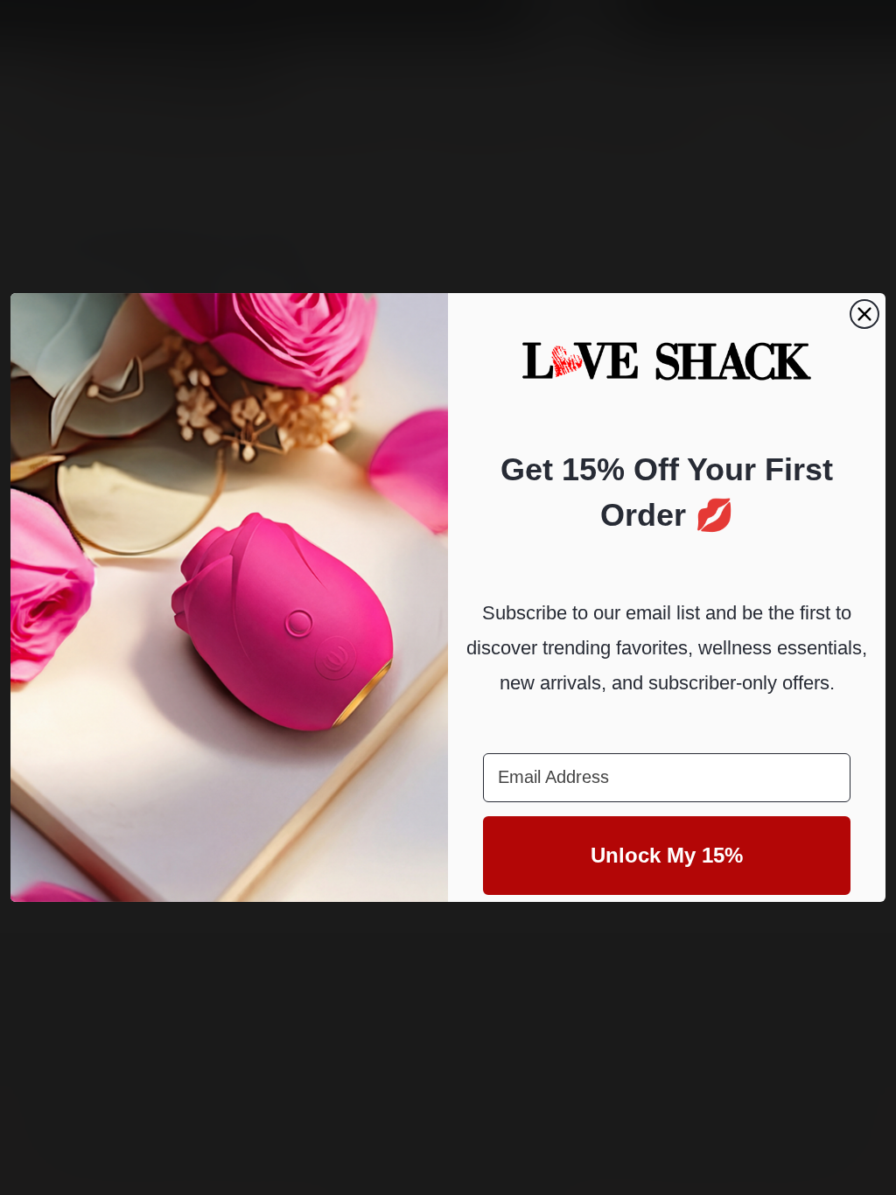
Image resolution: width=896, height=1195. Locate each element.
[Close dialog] (864, 314)
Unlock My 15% (667, 855)
